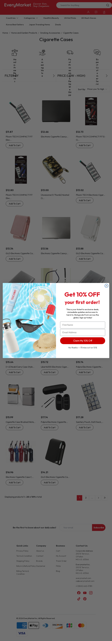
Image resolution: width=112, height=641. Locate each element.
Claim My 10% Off (82, 340)
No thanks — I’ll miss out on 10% (82, 347)
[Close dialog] (106, 285)
